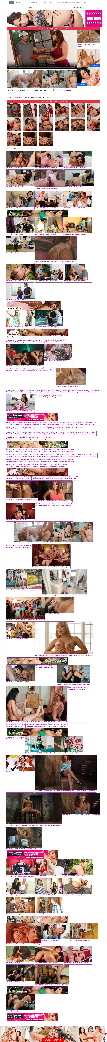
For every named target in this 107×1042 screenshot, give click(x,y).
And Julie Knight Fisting (22, 547)
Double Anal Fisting (21, 519)
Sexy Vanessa (36, 478)
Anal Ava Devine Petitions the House (26, 499)
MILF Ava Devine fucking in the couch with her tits (30, 434)
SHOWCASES (43, 2)
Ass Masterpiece (20, 208)
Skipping (17, 962)
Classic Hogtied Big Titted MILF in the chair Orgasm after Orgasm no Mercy (38, 825)
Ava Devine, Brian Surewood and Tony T (56, 984)
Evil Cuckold (18, 739)
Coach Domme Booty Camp (23, 411)
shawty (38, 188)
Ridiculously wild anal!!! (79, 895)
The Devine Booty (78, 875)
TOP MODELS (65, 2)
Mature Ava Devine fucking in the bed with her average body (34, 371)
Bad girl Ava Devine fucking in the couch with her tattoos (78, 392)
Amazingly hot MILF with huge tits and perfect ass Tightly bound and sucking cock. (70, 790)
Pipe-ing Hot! (19, 914)
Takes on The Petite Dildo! (23, 772)
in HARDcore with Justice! (57, 466)
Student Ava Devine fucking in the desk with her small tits (76, 434)
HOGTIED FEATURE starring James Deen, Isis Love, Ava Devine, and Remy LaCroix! (41, 721)
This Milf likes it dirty (50, 895)
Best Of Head (19, 726)
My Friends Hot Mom (78, 208)
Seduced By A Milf (84, 940)
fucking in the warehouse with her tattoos (46, 424)
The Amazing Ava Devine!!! (42, 753)
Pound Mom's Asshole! (22, 681)
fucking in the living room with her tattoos (28, 451)
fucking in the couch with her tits (62, 451)
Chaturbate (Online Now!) (87, 45)
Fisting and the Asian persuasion (25, 876)
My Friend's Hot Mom (79, 167)
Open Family (18, 167)
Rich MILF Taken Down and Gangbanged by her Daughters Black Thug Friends (68, 655)
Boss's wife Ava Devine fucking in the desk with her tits (77, 456)
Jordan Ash (18, 95)
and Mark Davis (19, 981)
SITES (83, 2)
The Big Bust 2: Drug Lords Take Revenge (76, 684)
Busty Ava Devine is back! (80, 962)
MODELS (34, 2)
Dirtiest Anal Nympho (50, 962)
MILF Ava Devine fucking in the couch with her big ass (32, 456)
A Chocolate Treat (60, 360)
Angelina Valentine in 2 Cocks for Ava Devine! (29, 366)
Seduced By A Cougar (62, 90)
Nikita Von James (11, 461)
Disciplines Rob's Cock (22, 478)
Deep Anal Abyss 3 (40, 726)
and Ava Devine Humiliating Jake (52, 478)
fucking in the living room (51, 397)
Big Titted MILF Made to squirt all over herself (85, 814)
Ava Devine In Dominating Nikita (28, 461)
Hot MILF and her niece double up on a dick (28, 590)
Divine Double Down (21, 638)
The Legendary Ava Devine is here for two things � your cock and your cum (39, 342)
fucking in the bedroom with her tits (68, 429)
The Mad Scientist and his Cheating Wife (59, 501)
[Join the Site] (54, 18)
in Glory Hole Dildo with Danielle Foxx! (62, 461)
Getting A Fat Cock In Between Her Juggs (28, 944)
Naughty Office (78, 186)
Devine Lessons (48, 914)
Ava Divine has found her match (72, 753)
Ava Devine (12, 90)
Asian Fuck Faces (48, 667)
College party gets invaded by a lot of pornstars (30, 619)
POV (75, 478)
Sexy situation (54, 940)
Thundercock (19, 186)
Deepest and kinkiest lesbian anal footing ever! (55, 567)
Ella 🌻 (80, 44)
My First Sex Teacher (49, 208)
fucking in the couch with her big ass (82, 424)
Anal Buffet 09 (66, 505)
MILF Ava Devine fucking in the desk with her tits (30, 429)
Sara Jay (59, 684)
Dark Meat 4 (61, 726)
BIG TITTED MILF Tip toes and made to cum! (28, 848)
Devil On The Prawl (50, 875)
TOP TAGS (75, 2)
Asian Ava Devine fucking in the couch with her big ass (32, 392)
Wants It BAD (58, 614)
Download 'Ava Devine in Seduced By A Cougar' (54, 28)
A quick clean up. (20, 895)
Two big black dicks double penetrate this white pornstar (69, 595)
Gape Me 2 (46, 505)
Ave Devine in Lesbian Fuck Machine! (26, 466)
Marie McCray (48, 360)
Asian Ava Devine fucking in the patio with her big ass (32, 439)
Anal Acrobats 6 (81, 689)
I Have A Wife (19, 234)
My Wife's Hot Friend (21, 327)
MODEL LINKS (54, 2)
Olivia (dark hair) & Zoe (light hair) (47, 261)
